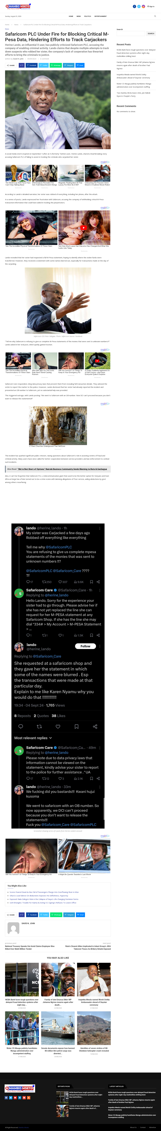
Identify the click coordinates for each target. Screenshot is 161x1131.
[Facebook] (134, 6)
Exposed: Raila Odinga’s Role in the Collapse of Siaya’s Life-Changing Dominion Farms (44, 899)
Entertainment (101, 16)
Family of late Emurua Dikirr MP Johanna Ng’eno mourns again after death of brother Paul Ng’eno (136, 65)
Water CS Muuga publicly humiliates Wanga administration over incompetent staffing (22, 1051)
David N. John (18, 59)
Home (71, 16)
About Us (133, 1127)
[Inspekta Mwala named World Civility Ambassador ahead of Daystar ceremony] (94, 979)
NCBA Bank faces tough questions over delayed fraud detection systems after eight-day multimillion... (86, 1094)
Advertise (152, 1127)
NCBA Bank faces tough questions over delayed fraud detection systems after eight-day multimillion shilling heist (136, 53)
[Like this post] (22, 65)
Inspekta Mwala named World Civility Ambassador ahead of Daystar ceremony (94, 1002)
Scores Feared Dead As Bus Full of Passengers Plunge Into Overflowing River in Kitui (44, 892)
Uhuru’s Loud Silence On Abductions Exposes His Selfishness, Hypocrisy (39, 895)
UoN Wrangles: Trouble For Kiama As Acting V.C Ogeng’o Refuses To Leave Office (43, 902)
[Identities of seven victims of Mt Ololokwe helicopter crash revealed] (94, 1028)
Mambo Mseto (24, 1127)
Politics (87, 16)
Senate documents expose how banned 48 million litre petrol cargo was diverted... (58, 1051)
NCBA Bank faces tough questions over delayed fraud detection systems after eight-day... (21, 1002)
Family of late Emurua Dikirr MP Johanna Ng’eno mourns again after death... (58, 1002)
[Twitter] (139, 6)
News (79, 16)
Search (120, 29)
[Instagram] (143, 6)
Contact (143, 1127)
